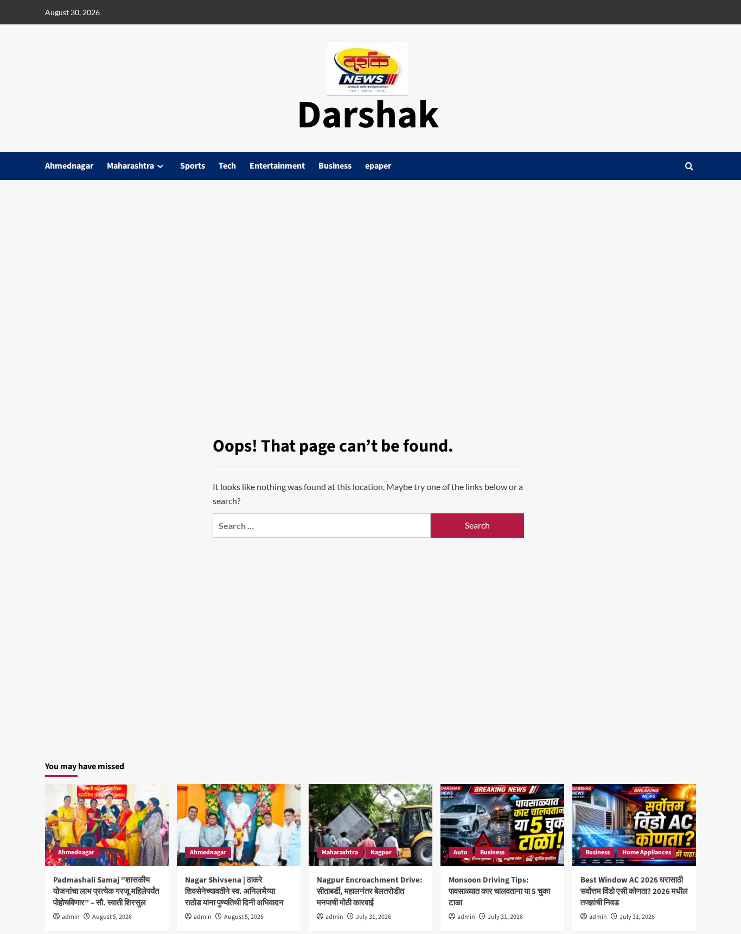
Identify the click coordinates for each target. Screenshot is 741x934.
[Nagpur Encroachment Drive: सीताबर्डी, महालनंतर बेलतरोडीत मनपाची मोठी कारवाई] (370, 825)
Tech (227, 166)
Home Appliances (646, 852)
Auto (460, 852)
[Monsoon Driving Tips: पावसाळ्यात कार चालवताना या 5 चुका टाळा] (502, 825)
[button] (689, 166)
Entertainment (277, 166)
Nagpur (381, 852)
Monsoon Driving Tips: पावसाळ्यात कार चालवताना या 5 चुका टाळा (499, 891)
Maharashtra (130, 166)
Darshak (368, 115)
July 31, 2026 (373, 917)
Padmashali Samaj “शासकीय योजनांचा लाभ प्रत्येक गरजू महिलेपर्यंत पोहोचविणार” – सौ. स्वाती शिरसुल (106, 891)
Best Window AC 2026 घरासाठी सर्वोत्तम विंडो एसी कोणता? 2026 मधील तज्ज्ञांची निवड (634, 891)
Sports (192, 166)
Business (335, 166)
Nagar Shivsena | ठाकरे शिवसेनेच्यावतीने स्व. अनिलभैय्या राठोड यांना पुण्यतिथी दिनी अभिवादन (235, 891)
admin (71, 917)
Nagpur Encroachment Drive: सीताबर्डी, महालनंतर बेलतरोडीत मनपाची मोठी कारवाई (370, 891)
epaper (378, 166)
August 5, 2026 (112, 917)
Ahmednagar (69, 166)
